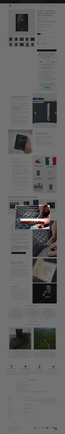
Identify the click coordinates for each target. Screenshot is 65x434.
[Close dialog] (48, 206)
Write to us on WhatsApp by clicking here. (32, 227)
